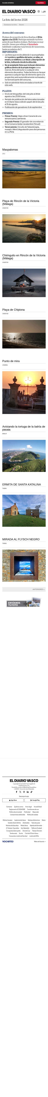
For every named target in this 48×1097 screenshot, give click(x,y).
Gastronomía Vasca (20, 820)
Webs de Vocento (39, 841)
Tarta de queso (35, 823)
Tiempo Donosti (37, 831)
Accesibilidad (38, 807)
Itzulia (21, 833)
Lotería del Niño (34, 836)
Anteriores (38, 589)
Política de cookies (32, 815)
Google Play (36, 800)
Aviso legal (28, 807)
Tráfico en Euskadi (36, 828)
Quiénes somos (18, 807)
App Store (14, 800)
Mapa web (36, 812)
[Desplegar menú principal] (44, 11)
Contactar (9, 807)
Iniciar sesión (38, 11)
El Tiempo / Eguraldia (12, 828)
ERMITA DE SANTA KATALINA (21, 484)
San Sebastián (25, 828)
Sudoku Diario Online (14, 823)
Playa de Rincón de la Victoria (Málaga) (20, 202)
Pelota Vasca (24, 825)
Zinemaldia (26, 823)
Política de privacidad (15, 812)
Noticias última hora (34, 820)
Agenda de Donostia (36, 825)
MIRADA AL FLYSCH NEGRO (21, 539)
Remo (43, 820)
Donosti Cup (26, 831)
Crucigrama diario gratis (13, 831)
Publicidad (27, 812)
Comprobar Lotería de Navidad (18, 836)
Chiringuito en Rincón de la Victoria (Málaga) (23, 257)
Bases (21, 24)
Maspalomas (10, 149)
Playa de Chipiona (13, 309)
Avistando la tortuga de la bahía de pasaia (23, 428)
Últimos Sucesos (7, 820)
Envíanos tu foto (10, 24)
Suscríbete (41, 3)
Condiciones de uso (33, 809)
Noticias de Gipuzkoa (12, 825)
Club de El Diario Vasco (31, 833)
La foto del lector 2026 (14, 19)
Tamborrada (13, 833)
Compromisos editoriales (17, 815)
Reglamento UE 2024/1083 (17, 809)
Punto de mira (11, 361)
